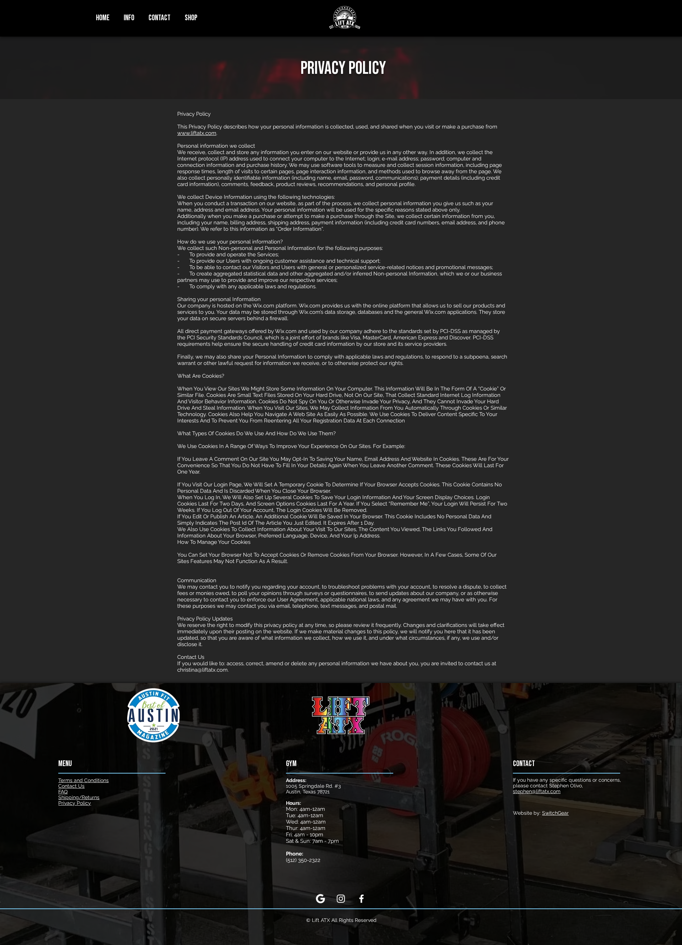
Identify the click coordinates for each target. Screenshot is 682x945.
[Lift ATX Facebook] (361, 898)
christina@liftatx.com (202, 670)
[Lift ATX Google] (320, 898)
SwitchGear (555, 813)
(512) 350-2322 (303, 860)
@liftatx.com (537, 791)
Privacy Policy (74, 803)
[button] (129, 18)
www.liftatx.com (196, 133)
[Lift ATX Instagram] (340, 898)
